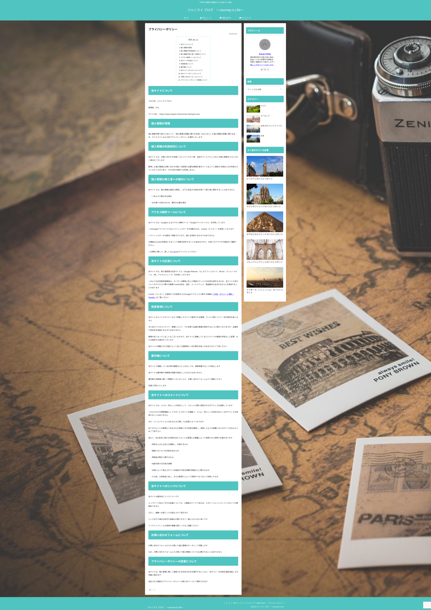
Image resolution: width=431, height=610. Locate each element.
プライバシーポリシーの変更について (194, 80)
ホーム (228, 603)
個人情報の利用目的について (191, 51)
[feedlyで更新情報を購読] (265, 69)
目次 (190, 39)
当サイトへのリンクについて (191, 73)
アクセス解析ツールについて (191, 57)
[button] (281, 89)
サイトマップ (249, 603)
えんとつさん (265, 53)
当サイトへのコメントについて (192, 70)
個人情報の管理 (186, 47)
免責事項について (187, 63)
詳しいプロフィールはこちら (262, 64)
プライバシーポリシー (276, 603)
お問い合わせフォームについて (192, 76)
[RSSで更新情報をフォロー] (268, 69)
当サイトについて (187, 44)
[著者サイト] (261, 69)
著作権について (186, 67)
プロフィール (237, 603)
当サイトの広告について (189, 60)
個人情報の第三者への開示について (193, 54)
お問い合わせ (261, 603)
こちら (174, 251)
